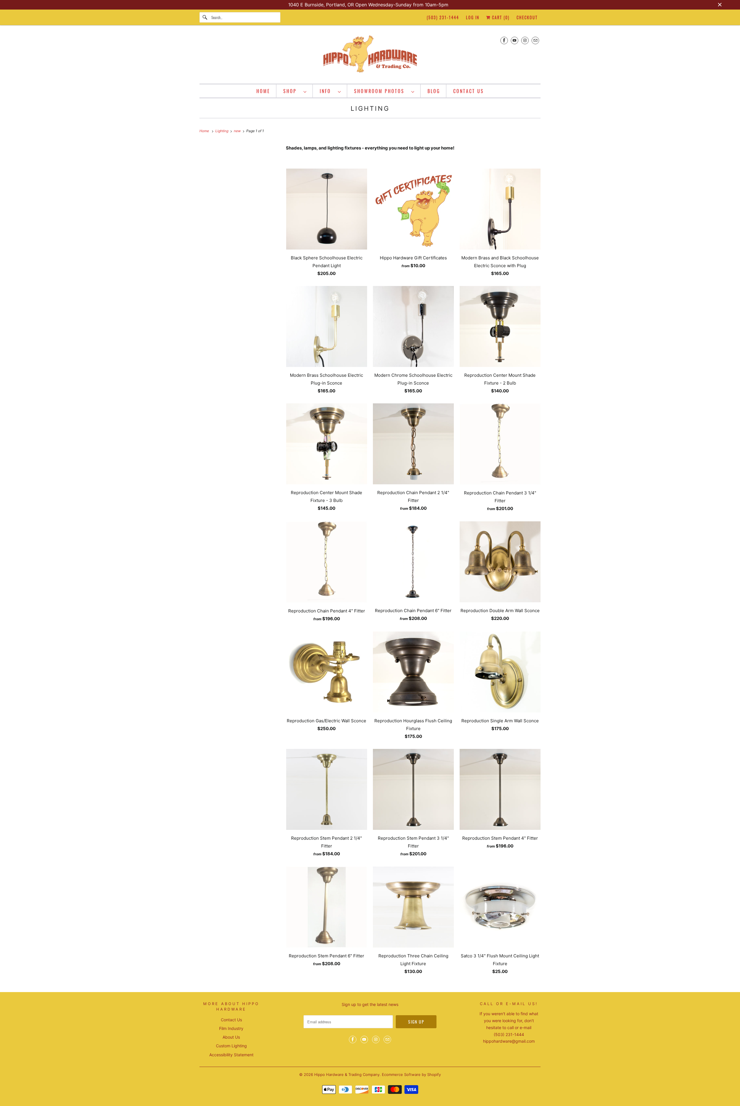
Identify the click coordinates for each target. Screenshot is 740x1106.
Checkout (527, 17)
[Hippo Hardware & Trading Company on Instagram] (525, 40)
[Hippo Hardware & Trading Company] (370, 56)
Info (327, 91)
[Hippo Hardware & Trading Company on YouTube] (514, 40)
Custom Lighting (231, 1045)
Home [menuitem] (263, 91)
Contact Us (231, 1019)
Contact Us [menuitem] (468, 91)
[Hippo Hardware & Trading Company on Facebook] (504, 40)
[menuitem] (295, 90)
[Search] (205, 17)
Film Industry (231, 1028)
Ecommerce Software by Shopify (411, 1074)
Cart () (500, 17)
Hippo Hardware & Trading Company (347, 1074)
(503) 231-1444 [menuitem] (443, 17)
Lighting (370, 108)
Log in (472, 17)
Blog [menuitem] (434, 91)
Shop (292, 91)
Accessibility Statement (231, 1054)
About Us (231, 1037)
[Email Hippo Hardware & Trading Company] (535, 40)
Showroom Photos (381, 91)
